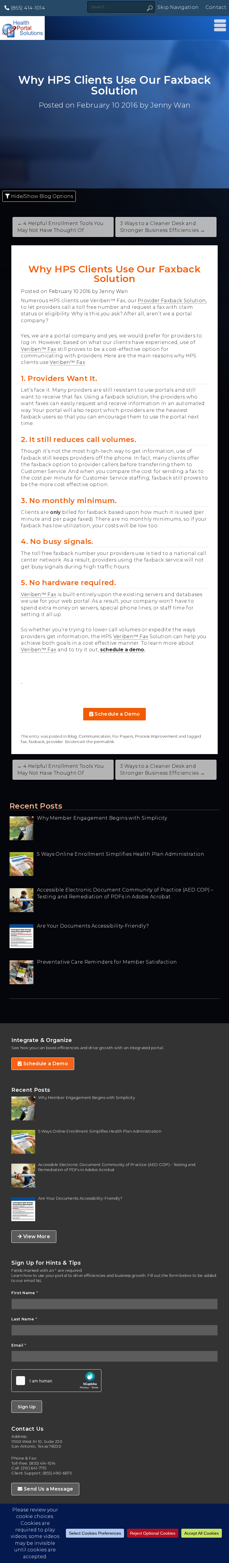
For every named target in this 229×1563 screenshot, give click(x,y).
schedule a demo (122, 649)
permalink (104, 741)
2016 (129, 105)
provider (55, 741)
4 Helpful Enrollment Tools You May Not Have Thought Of (60, 769)
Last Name (24, 1319)
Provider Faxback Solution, (172, 300)
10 (116, 105)
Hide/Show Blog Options (41, 196)
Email (18, 1345)
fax (24, 741)
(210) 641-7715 (33, 1468)
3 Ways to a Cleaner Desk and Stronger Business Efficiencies (162, 769)
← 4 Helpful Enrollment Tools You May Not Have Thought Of (60, 227)
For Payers (122, 736)
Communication (94, 736)
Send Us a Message (48, 1489)
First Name (24, 1293)
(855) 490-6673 (57, 1473)
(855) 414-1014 (27, 8)
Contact (215, 7)
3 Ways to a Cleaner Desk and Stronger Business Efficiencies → (162, 227)
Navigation (218, 25)
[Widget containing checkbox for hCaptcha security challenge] (56, 1380)
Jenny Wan (170, 105)
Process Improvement (156, 736)
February (93, 105)
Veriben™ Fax (38, 349)
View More (36, 1236)
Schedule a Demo (116, 714)
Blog (72, 736)
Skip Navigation (178, 7)
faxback (36, 741)
